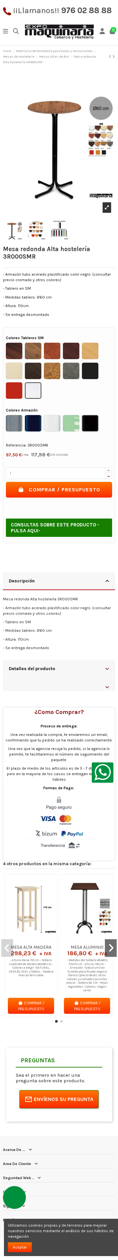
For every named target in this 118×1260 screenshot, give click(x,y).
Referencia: (16, 445)
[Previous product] (110, 56)
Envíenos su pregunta (63, 1099)
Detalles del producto (32, 668)
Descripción (22, 580)
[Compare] (31, 940)
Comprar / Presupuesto (64, 489)
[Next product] (113, 56)
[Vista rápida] (38, 940)
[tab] (59, 581)
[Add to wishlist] (23, 940)
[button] (56, 1021)
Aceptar (20, 1247)
